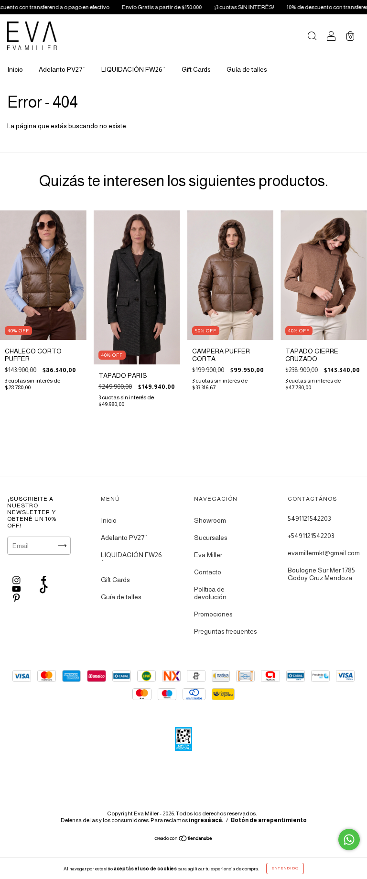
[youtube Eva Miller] (17, 589)
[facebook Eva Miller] (43, 580)
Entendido (285, 868)
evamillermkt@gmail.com (324, 553)
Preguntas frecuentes (225, 631)
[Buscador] (312, 37)
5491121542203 (309, 518)
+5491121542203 (311, 535)
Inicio (15, 69)
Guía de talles (247, 69)
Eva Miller (208, 555)
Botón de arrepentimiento (269, 820)
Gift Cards (196, 69)
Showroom (210, 520)
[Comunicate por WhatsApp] (349, 839)
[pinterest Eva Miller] (16, 598)
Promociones (213, 614)
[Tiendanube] (184, 839)
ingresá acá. (206, 820)
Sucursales (210, 537)
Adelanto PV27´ (62, 69)
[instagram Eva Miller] (17, 580)
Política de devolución (210, 593)
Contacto (207, 572)
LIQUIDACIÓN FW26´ (133, 69)
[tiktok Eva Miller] (43, 589)
